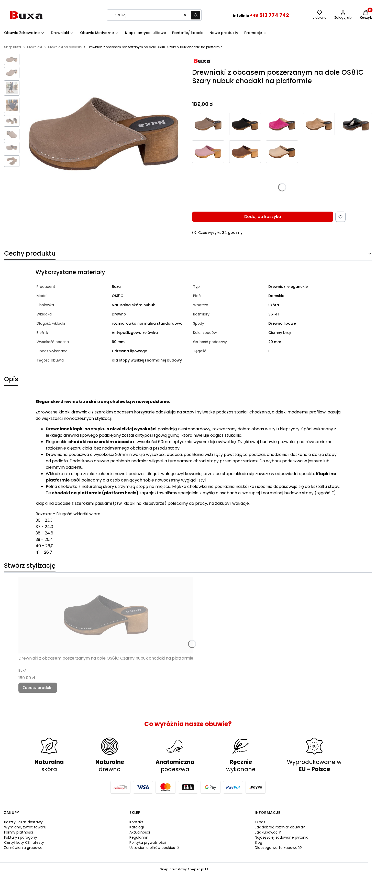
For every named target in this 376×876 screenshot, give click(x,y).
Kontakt (136, 822)
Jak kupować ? (268, 832)
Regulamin (138, 837)
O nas (260, 822)
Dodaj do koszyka (262, 217)
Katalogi (136, 827)
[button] (195, 15)
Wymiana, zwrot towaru (25, 827)
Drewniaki (34, 47)
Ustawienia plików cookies (152, 847)
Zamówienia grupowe (23, 847)
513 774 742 (269, 15)
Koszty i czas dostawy (23, 822)
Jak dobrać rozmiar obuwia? (280, 827)
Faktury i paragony (20, 837)
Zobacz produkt (38, 687)
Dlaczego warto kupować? (278, 847)
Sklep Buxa (12, 47)
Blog (258, 842)
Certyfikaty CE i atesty (24, 842)
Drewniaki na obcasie (65, 47)
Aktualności (139, 832)
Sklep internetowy (182, 869)
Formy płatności (18, 832)
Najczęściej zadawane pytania (281, 837)
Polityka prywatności (147, 842)
